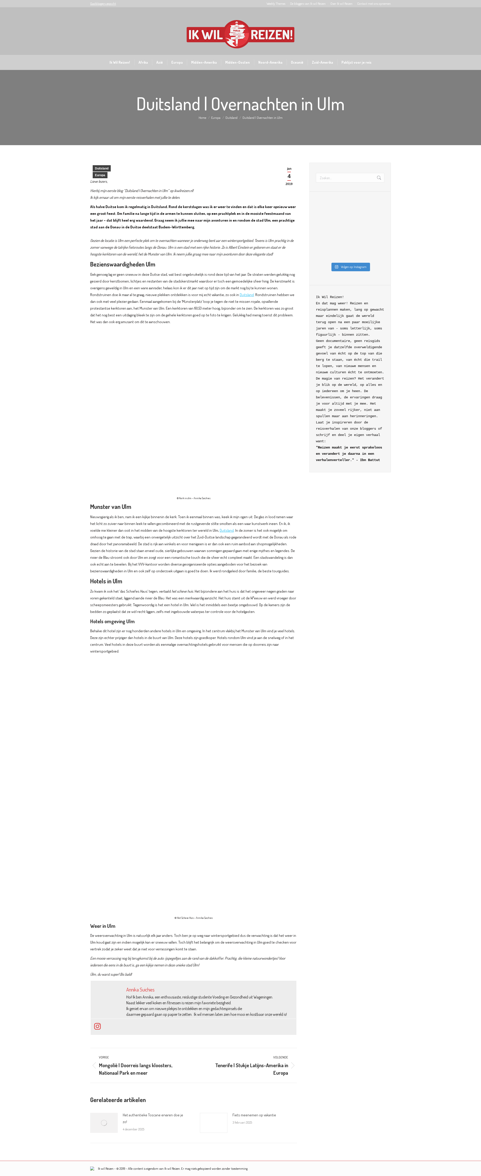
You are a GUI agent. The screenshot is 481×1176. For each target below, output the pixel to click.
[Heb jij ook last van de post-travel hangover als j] (323, 243)
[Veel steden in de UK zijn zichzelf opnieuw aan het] (341, 221)
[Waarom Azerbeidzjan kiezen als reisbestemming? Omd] (323, 232)
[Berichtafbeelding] (104, 1123)
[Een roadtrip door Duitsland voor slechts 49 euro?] (359, 254)
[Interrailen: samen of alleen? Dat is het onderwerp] (376, 243)
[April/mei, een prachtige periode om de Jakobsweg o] (376, 221)
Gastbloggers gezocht (103, 4)
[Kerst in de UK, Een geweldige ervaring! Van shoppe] (376, 254)
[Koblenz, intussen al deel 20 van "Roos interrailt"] (341, 243)
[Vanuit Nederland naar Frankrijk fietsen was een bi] (359, 232)
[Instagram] (97, 1027)
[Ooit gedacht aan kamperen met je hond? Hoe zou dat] (341, 210)
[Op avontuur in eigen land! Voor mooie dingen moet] (359, 243)
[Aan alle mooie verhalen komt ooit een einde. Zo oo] (376, 232)
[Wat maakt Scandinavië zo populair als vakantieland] (323, 210)
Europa (100, 175)
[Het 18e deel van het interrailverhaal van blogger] (341, 254)
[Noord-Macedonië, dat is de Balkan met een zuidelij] (376, 210)
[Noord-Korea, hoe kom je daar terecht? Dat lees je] (359, 210)
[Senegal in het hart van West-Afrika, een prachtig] (323, 254)
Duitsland (101, 168)
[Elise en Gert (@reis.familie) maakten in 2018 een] (341, 232)
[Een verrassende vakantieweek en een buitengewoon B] (323, 221)
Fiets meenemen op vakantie (254, 1115)
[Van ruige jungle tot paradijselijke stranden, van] (359, 221)
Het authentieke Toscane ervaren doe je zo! (153, 1118)
